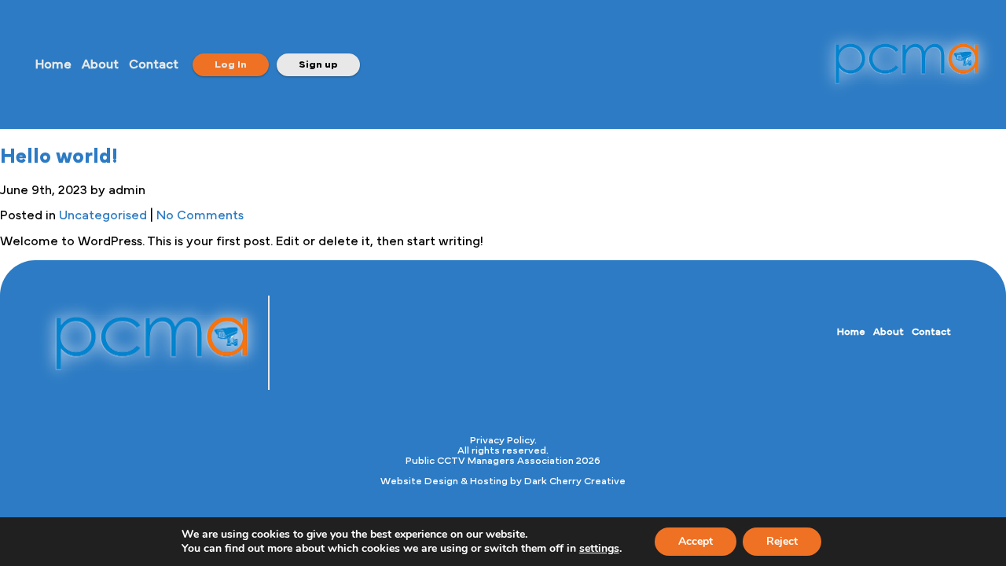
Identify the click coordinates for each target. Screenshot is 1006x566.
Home (53, 64)
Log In (231, 65)
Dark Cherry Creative (575, 481)
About (100, 64)
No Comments (200, 215)
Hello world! (59, 156)
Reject (782, 541)
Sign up (318, 65)
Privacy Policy (502, 441)
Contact (153, 64)
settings (599, 549)
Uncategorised (103, 215)
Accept (695, 541)
